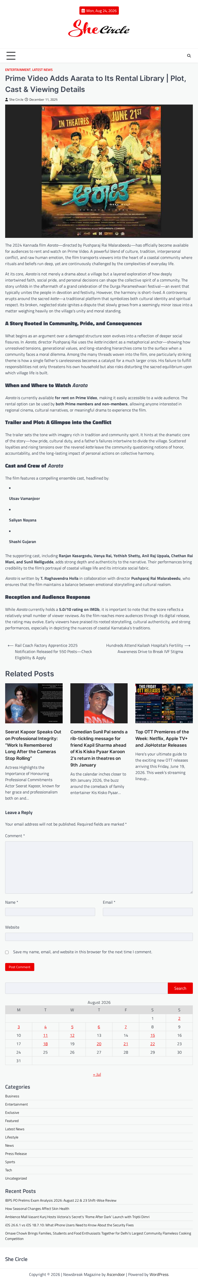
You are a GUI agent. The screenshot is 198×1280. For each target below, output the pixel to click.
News (9, 1145)
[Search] (189, 56)
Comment (15, 836)
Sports (10, 1161)
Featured (12, 1120)
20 (99, 1044)
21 (125, 1044)
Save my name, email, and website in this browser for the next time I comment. (82, 952)
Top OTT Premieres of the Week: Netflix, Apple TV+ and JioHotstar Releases (162, 738)
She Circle (16, 99)
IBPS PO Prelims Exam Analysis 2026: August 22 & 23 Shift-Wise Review (61, 1200)
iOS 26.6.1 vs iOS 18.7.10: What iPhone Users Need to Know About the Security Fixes (69, 1225)
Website (12, 927)
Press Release (16, 1153)
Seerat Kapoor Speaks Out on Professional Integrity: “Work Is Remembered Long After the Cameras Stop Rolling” (33, 745)
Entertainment (18, 70)
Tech (8, 1170)
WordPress (159, 1274)
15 (152, 1035)
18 (45, 1044)
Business (12, 1096)
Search (180, 988)
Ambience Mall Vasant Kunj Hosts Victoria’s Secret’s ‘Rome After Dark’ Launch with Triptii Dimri (77, 1216)
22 (152, 1044)
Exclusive (12, 1112)
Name (11, 902)
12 (72, 1035)
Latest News (42, 70)
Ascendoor (116, 1274)
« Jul (97, 1074)
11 (45, 1035)
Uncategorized (16, 1178)
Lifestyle (11, 1137)
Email (109, 902)
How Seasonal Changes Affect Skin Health (37, 1208)
